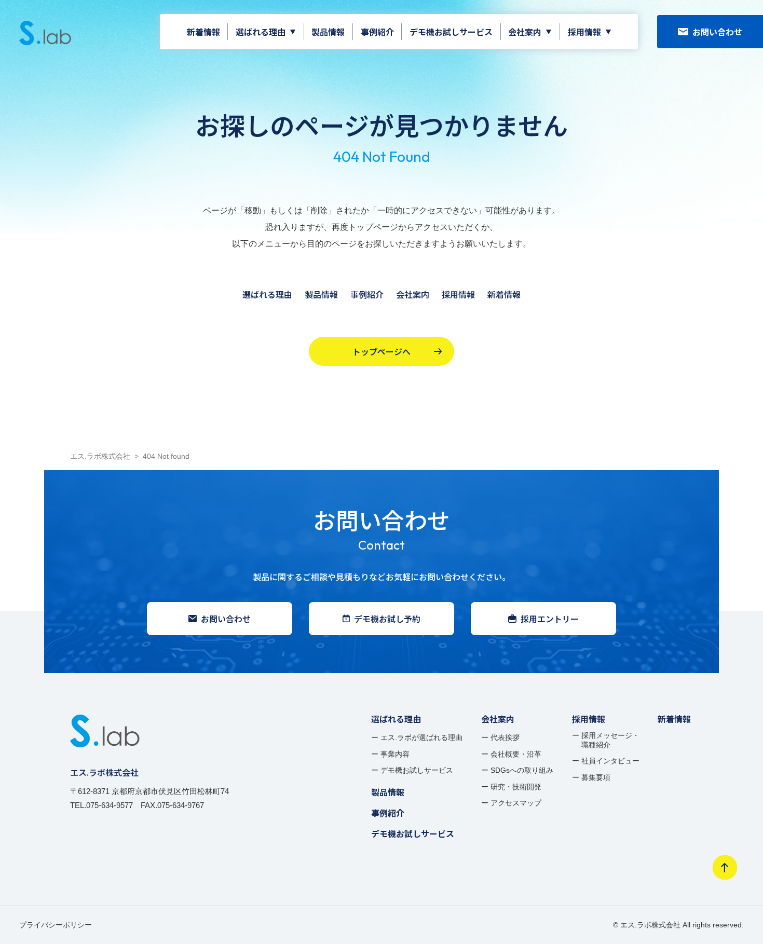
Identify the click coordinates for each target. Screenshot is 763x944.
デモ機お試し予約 (387, 618)
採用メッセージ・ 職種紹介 (610, 740)
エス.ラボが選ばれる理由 (421, 737)
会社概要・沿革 (516, 754)
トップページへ (381, 351)
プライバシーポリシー (55, 924)
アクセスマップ (516, 803)
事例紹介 (377, 31)
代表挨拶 (505, 737)
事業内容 (395, 754)
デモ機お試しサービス (451, 31)
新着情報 (203, 31)
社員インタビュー (610, 761)
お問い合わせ (717, 31)
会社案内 (524, 31)
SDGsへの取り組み (522, 770)
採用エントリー (550, 618)
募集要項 (595, 777)
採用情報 (584, 31)
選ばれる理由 (260, 31)
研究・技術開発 (516, 787)
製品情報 (328, 31)
